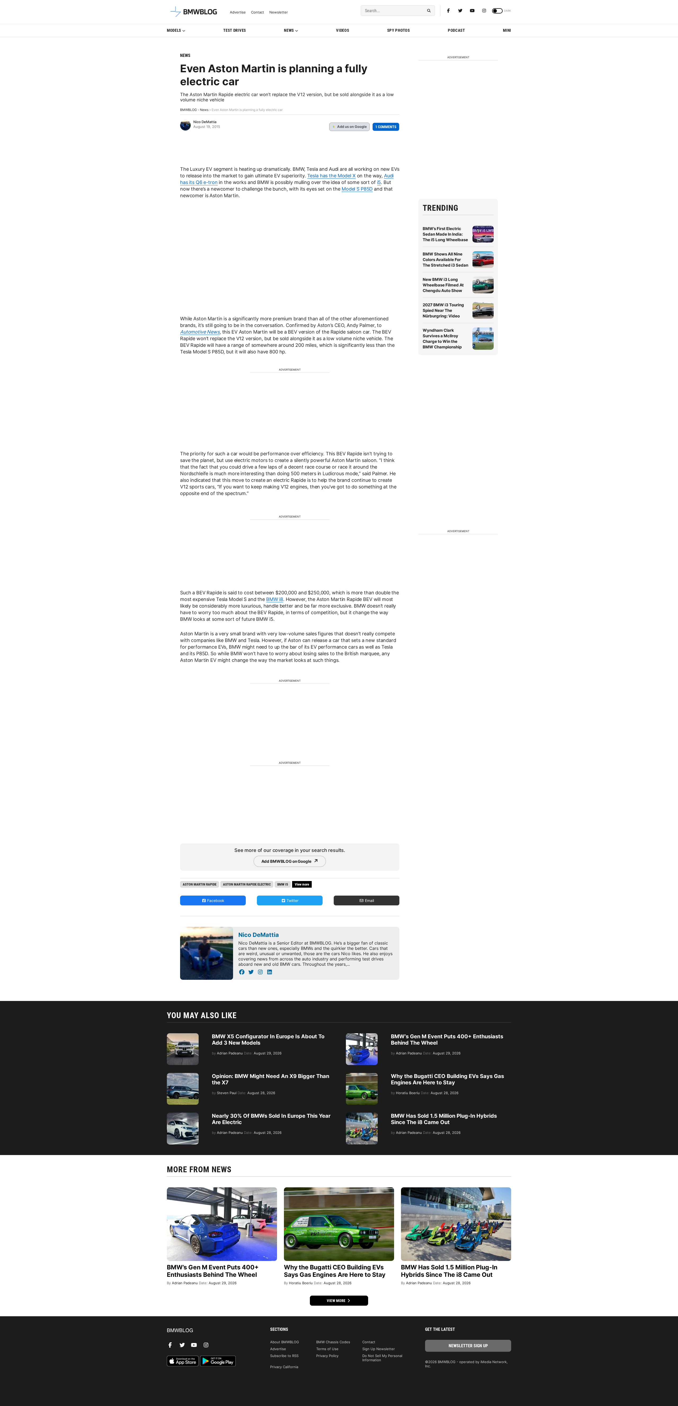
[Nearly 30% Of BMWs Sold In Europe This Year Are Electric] (183, 1115)
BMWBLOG (188, 110)
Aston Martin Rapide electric (247, 884)
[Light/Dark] (497, 11)
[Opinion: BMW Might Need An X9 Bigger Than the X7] (183, 1075)
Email (369, 900)
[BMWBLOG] (210, 1330)
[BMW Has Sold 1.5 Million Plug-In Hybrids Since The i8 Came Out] (362, 1115)
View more (336, 1301)
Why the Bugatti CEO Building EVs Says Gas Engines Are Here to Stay (447, 1079)
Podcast (456, 30)
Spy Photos (398, 30)
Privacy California (284, 1367)
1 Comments (385, 127)
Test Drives (234, 30)
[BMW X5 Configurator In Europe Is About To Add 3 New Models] (183, 1036)
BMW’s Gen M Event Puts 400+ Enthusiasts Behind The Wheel (213, 1271)
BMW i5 (282, 884)
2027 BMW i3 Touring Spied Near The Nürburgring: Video (443, 310)
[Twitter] (460, 10)
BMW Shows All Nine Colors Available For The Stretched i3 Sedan (445, 259)
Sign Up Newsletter (378, 1349)
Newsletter (278, 12)
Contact (257, 12)
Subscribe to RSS (284, 1356)
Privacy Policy (327, 1356)
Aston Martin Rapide (199, 884)
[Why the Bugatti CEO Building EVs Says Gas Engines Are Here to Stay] (362, 1075)
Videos (342, 30)
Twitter (292, 900)
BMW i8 (274, 599)
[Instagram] (484, 10)
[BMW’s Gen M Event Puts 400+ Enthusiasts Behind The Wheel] (362, 1036)
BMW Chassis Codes (333, 1342)
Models (174, 30)
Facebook (215, 900)
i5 (379, 182)
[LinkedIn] (269, 972)
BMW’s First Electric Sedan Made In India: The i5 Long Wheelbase (445, 234)
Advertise (238, 12)
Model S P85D (357, 189)
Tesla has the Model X (331, 175)
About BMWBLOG (284, 1342)
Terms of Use (327, 1349)
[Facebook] (448, 10)
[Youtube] (472, 10)
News (289, 30)
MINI (507, 30)
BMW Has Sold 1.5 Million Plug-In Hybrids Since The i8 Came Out (444, 1119)
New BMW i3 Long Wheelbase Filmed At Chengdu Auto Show (443, 285)
